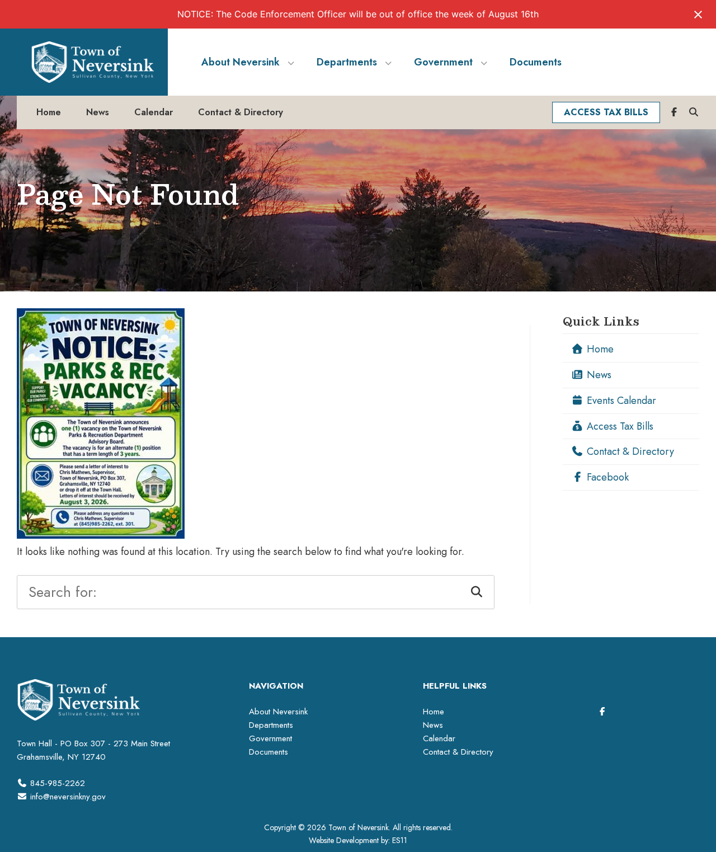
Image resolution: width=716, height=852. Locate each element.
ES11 (399, 840)
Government (270, 738)
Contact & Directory (629, 451)
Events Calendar (620, 400)
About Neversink (278, 711)
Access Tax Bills (618, 426)
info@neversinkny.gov (68, 796)
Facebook (606, 477)
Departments (271, 725)
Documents (268, 752)
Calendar (439, 738)
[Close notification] (698, 14)
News (597, 375)
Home (599, 349)
